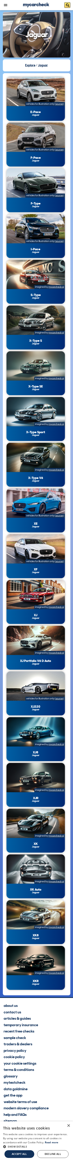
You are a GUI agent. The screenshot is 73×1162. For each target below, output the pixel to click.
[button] (36, 1147)
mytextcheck (15, 1082)
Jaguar (43, 65)
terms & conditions (19, 1069)
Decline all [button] (53, 1154)
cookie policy (14, 1056)
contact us (12, 1012)
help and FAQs (15, 1114)
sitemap (10, 1120)
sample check (15, 1037)
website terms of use (20, 1101)
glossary (11, 1076)
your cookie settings (20, 1063)
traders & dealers (18, 1044)
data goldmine (16, 1089)
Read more (51, 1142)
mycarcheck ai (56, 286)
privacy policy (15, 1050)
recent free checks (19, 1031)
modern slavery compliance (26, 1108)
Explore (30, 65)
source (59, 103)
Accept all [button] (19, 1154)
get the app (13, 1095)
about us (11, 1005)
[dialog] (36, 1141)
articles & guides (17, 1018)
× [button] (68, 1125)
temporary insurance (21, 1025)
